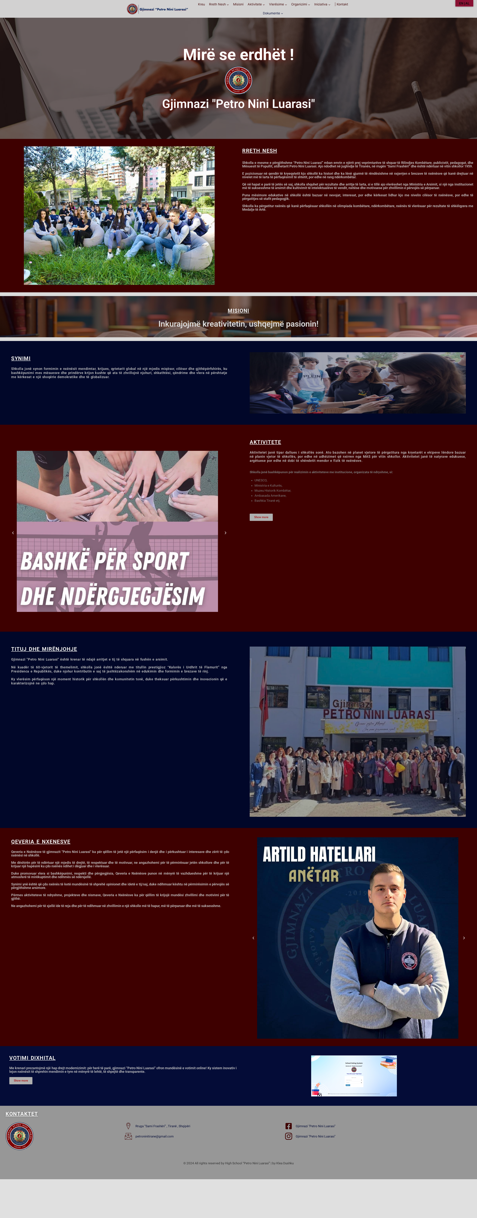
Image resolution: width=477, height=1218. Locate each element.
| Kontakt (341, 4)
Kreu (201, 4)
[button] (13, 533)
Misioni (238, 4)
